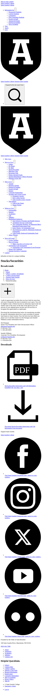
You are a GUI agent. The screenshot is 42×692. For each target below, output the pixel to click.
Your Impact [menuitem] (12, 201)
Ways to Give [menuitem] (9, 162)
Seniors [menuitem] (11, 191)
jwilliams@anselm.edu (8, 337)
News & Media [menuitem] (13, 24)
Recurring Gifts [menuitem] (13, 173)
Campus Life (9, 657)
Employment (9, 674)
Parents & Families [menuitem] (14, 22)
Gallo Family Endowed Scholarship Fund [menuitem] (25, 233)
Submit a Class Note (11, 670)
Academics (8, 653)
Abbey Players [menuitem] (13, 235)
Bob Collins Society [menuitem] (19, 198)
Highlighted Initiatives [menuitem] (15, 219)
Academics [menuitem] (12, 214)
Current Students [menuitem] (14, 14)
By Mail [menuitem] (11, 168)
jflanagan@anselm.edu (8, 326)
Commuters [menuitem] (12, 15)
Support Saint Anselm (12, 277)
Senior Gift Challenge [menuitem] (15, 249)
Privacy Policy (9, 679)
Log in (7, 689)
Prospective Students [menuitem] (15, 12)
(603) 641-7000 (5, 646)
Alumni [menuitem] (11, 184)
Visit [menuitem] (6, 26)
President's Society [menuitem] (18, 196)
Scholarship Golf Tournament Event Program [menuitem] (26, 247)
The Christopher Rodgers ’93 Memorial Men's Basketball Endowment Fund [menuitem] (27, 225)
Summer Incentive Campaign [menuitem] (18, 251)
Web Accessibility (10, 677)
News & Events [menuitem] (9, 238)
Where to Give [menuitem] (9, 208)
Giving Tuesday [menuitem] (13, 240)
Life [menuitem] (10, 215)
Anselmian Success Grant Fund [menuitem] (22, 222)
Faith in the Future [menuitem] (18, 203)
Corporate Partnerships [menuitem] (16, 192)
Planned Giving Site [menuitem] (15, 178)
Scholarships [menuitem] (12, 210)
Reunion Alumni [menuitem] (14, 185)
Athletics (7, 655)
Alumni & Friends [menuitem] (14, 21)
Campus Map (9, 667)
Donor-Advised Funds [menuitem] (15, 175)
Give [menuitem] (6, 30)
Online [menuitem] (11, 164)
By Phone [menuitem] (12, 166)
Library (7, 665)
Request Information (11, 672)
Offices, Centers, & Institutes (15, 274)
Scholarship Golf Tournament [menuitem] (18, 245)
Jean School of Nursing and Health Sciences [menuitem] (26, 221)
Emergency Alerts (10, 686)
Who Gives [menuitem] (8, 182)
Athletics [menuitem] (11, 217)
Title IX (7, 681)
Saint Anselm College (7, 3)
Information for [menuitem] (9, 10)
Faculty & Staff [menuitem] (13, 19)
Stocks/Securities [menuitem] (14, 169)
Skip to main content (7, 1)
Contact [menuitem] (7, 253)
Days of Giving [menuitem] (13, 242)
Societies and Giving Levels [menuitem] (17, 194)
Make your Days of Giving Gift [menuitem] (22, 244)
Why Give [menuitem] (8, 159)
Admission (8, 651)
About (8, 272)
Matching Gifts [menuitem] (13, 171)
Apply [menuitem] (7, 28)
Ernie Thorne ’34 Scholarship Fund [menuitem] (23, 228)
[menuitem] (15, 94)
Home (6, 270)
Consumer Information (12, 676)
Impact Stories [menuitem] (17, 205)
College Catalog (10, 669)
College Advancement (13, 275)
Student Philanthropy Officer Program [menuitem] (20, 177)
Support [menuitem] (11, 212)
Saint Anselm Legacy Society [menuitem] (22, 200)
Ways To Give (10, 279)
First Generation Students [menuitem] (16, 17)
